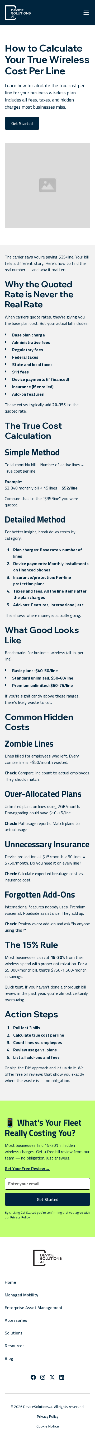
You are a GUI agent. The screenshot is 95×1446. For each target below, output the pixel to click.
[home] (18, 12)
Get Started (22, 123)
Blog (9, 1358)
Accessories (16, 1320)
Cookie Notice (47, 1426)
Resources (15, 1345)
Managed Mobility (21, 1295)
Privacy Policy (47, 1416)
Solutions (13, 1333)
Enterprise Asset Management (34, 1307)
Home (10, 1282)
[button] (86, 12)
